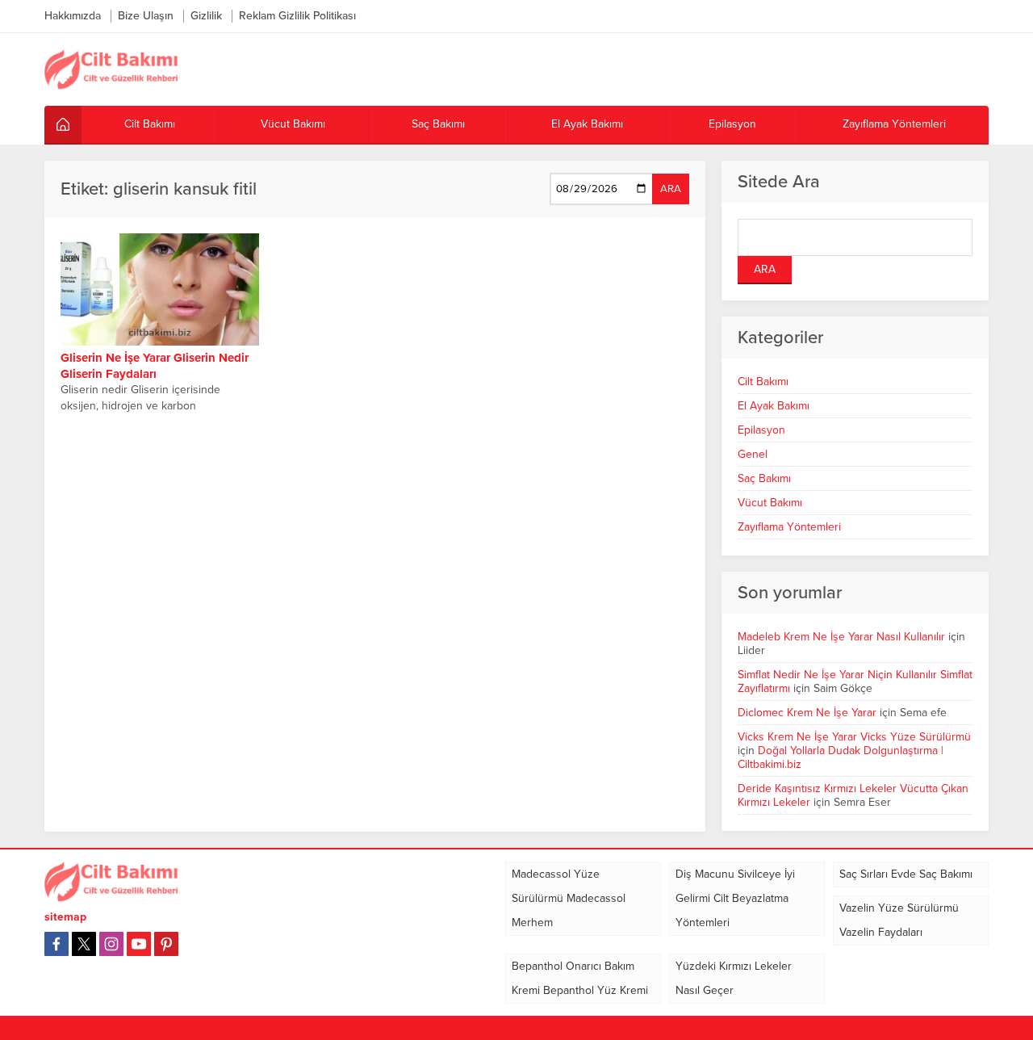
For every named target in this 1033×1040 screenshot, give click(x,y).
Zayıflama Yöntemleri (789, 527)
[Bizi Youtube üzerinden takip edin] (139, 944)
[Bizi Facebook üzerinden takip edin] (56, 944)
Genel (752, 454)
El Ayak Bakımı (773, 406)
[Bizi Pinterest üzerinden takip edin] (166, 944)
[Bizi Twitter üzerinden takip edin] (84, 944)
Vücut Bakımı (770, 503)
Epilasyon (761, 430)
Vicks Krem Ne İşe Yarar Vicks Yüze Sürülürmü (854, 737)
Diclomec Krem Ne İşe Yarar (807, 712)
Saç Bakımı (764, 478)
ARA (670, 188)
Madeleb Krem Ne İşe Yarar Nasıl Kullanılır (841, 637)
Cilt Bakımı (763, 381)
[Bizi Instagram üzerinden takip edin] (111, 944)
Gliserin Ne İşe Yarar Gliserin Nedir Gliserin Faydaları (155, 365)
